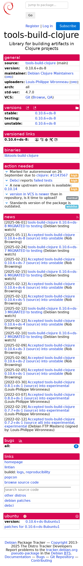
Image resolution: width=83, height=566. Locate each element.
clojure (42, 175)
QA (49, 97)
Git (28, 97)
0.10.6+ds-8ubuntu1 (43, 522)
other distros (15, 495)
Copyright (59, 543)
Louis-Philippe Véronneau (47, 82)
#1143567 (59, 175)
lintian (9, 467)
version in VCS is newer (29, 194)
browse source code (21, 482)
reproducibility (38, 472)
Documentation (18, 557)
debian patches (17, 501)
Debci (14, 180)
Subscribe (68, 26)
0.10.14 (10, 189)
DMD (9, 77)
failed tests (43, 180)
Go (30, 15)
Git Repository (62, 557)
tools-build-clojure (41, 63)
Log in (48, 26)
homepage (13, 462)
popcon (10, 477)
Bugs (40, 557)
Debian (11, 543)
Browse (39, 97)
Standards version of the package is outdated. (40, 205)
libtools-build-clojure (21, 156)
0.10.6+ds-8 (45, 113)
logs (20, 472)
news (9, 216)
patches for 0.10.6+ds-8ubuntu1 (32, 527)
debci (9, 505)
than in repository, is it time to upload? (40, 196)
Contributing (41, 561)
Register (32, 26)
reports (43, 180)
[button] (7, 172)
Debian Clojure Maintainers (50, 73)
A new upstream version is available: (40, 187)
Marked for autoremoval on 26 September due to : (40, 173)
